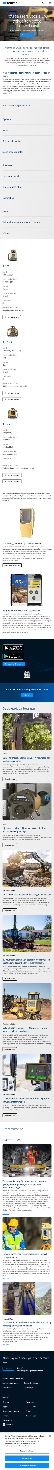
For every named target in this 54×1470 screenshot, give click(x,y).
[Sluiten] (50, 1436)
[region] (27, 1451)
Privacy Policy (24, 1446)
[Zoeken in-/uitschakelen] (43, 3)
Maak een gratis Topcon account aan (30, 1370)
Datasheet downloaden (12, 565)
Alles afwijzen (27, 1458)
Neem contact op (27, 35)
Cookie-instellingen (27, 1451)
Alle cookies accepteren (27, 1465)
